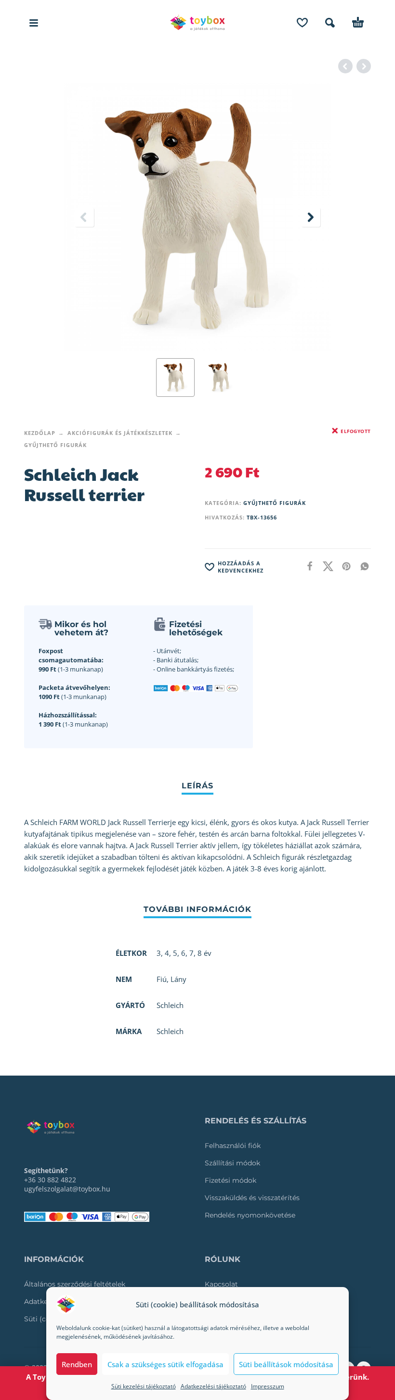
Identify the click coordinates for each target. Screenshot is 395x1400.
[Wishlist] (302, 23)
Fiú (162, 979)
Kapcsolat (221, 1284)
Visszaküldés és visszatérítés (252, 1197)
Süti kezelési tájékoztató (143, 1386)
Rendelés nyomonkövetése (250, 1215)
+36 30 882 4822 (50, 1179)
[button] (34, 23)
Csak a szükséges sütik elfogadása (165, 1364)
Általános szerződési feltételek (74, 1284)
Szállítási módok (232, 1163)
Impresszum (267, 1386)
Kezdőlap (39, 432)
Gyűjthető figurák (55, 444)
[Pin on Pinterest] (343, 566)
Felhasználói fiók (233, 1145)
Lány (178, 979)
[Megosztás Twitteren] (325, 566)
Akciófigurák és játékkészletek (119, 432)
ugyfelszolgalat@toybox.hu (67, 1188)
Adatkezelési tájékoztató (213, 1386)
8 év (204, 953)
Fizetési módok (230, 1180)
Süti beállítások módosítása (286, 1364)
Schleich (170, 1031)
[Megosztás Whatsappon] (362, 566)
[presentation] (84, 217)
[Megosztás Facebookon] (307, 566)
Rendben (77, 1364)
